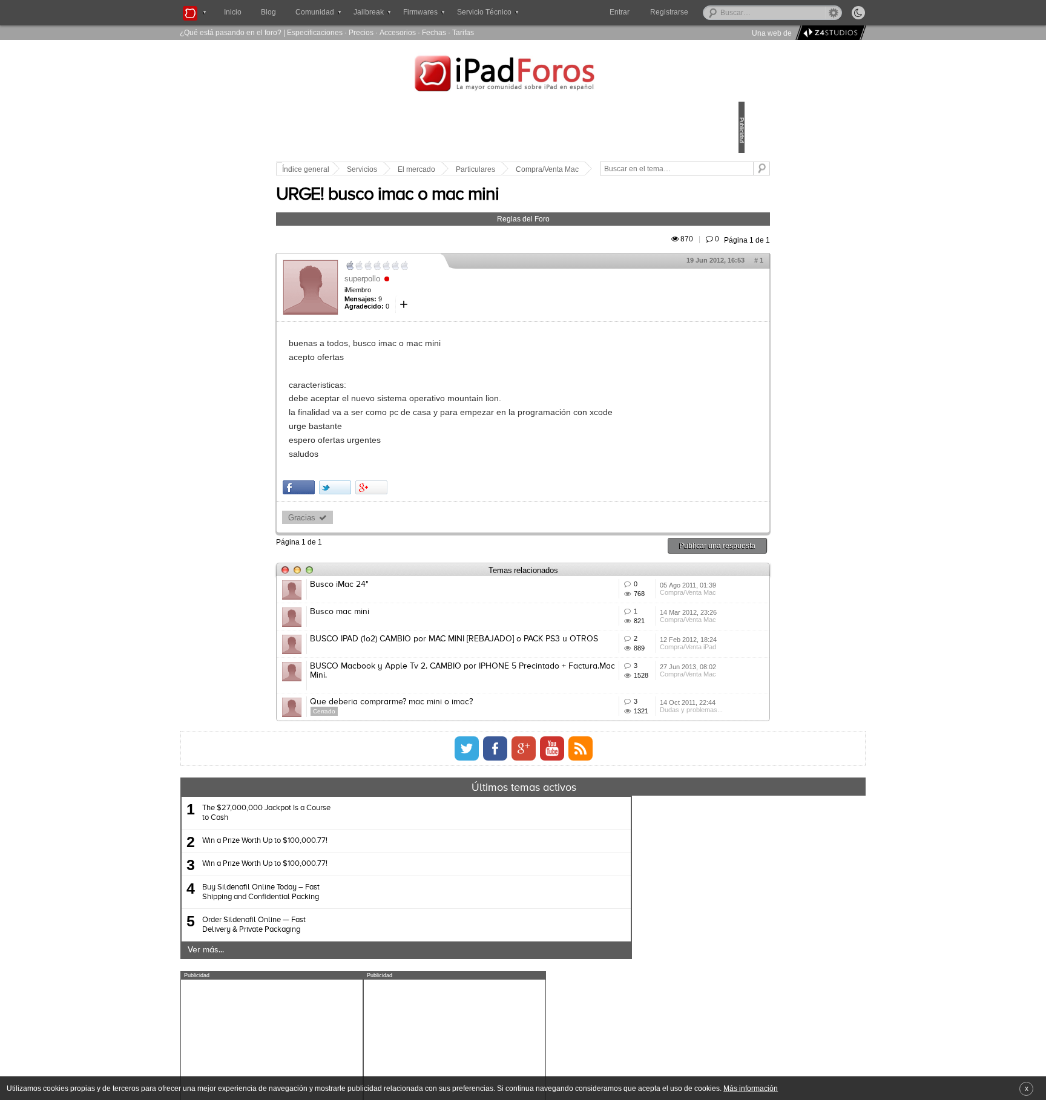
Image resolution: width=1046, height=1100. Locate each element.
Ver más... (322, 1057)
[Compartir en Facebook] (383, 515)
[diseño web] (829, 33)
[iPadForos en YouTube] (552, 855)
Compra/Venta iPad (630, 729)
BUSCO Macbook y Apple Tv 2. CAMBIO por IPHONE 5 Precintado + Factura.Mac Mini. (493, 751)
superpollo (446, 292)
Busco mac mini (423, 657)
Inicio (233, 12)
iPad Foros (523, 75)
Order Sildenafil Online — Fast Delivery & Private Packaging (371, 1032)
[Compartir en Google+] (455, 515)
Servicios (446, 169)
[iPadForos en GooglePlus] (523, 855)
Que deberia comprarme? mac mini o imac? (475, 791)
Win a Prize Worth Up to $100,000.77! (381, 948)
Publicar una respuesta (633, 573)
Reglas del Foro (522, 233)
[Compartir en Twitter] (419, 515)
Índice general (389, 169)
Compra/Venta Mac (631, 169)
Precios (361, 32)
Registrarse (708, 12)
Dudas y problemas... (633, 818)
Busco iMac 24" (423, 612)
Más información (750, 1088)
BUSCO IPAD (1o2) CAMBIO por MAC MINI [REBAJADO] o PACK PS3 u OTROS (471, 706)
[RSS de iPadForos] (580, 855)
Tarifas (463, 32)
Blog (268, 12)
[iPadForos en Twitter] (467, 855)
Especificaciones (315, 32)
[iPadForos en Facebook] (495, 855)
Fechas (434, 32)
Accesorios (398, 32)
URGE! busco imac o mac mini (471, 209)
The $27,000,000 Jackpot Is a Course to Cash (383, 920)
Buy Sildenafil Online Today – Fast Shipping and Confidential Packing (377, 998)
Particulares (559, 169)
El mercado (500, 169)
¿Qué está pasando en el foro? (230, 32)
